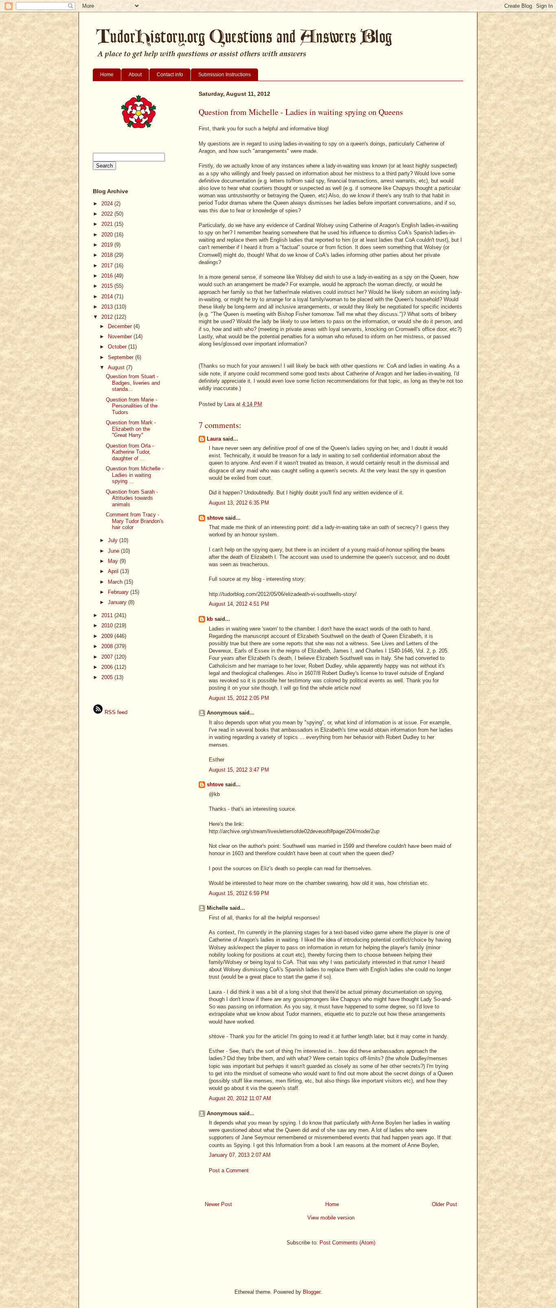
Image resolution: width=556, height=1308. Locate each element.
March (116, 582)
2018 (107, 255)
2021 (107, 224)
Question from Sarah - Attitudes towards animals (132, 498)
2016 (107, 276)
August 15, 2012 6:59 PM (239, 893)
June (114, 551)
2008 (107, 646)
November (121, 336)
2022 (107, 214)
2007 (107, 657)
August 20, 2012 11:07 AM (240, 1098)
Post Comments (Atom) (347, 1243)
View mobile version (331, 1218)
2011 (107, 615)
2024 (107, 204)
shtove (215, 518)
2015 (107, 286)
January (118, 602)
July (113, 540)
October (118, 347)
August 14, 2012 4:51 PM (239, 604)
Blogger (311, 1292)
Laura (214, 439)
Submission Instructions (224, 74)
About (135, 74)
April (114, 571)
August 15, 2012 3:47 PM (239, 770)
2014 (107, 296)
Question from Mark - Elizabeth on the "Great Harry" (131, 428)
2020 (107, 235)
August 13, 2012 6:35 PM (239, 503)
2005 (107, 677)
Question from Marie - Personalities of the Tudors (132, 406)
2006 (107, 667)
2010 (107, 625)
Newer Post (218, 1204)
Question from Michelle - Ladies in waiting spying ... (135, 474)
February (119, 592)
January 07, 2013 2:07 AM (240, 1155)
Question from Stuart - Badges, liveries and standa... (133, 382)
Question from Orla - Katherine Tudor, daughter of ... (130, 452)
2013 (107, 307)
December (121, 326)
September (121, 357)
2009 (107, 636)
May (114, 561)
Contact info (170, 74)
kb (210, 619)
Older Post (444, 1204)
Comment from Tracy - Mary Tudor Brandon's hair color (135, 521)
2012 (107, 317)
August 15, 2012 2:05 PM (239, 698)
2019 (107, 245)
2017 (107, 265)
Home (107, 74)
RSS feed (115, 712)
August (117, 367)
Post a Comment (229, 1170)
